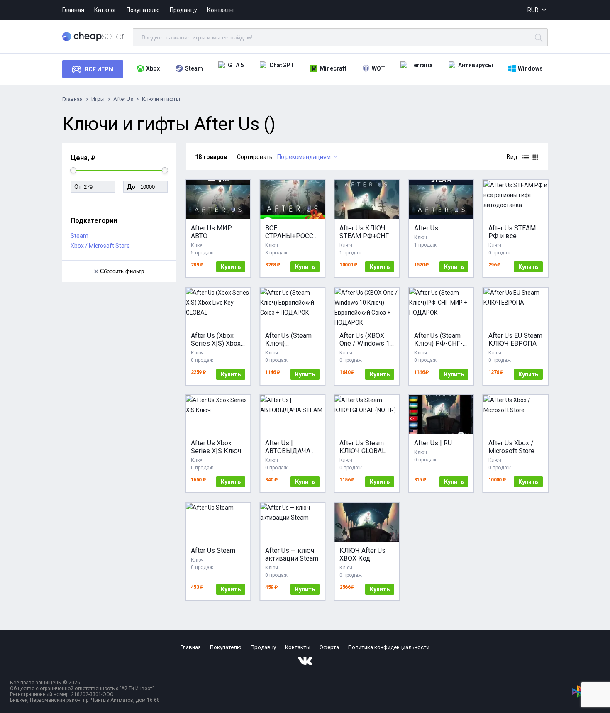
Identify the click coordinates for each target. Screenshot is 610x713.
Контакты (220, 10)
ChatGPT (282, 65)
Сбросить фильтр (122, 271)
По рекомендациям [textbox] (304, 157)
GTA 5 (236, 65)
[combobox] (537, 10)
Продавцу (183, 10)
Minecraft (333, 68)
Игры (98, 99)
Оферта (329, 647)
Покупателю (143, 10)
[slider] (73, 170)
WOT (378, 68)
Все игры (99, 69)
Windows (530, 68)
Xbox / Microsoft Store (100, 245)
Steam (194, 68)
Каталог (105, 10)
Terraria (421, 65)
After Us (123, 99)
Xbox (153, 68)
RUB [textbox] (533, 10)
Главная (73, 10)
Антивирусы (475, 65)
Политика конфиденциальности (388, 647)
